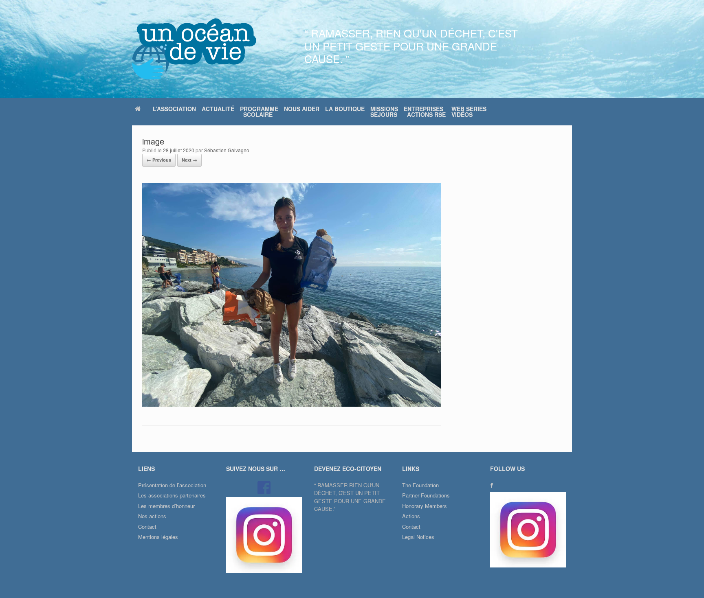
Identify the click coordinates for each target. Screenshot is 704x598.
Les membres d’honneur (166, 506)
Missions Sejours (384, 111)
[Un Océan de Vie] (194, 48)
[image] (291, 404)
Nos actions (152, 516)
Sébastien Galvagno (226, 150)
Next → (189, 160)
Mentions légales (158, 537)
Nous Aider (301, 109)
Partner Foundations (426, 495)
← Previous (159, 160)
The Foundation (420, 485)
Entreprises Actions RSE (425, 111)
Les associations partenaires (172, 495)
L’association (174, 109)
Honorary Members (424, 506)
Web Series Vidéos (468, 111)
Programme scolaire (259, 111)
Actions (411, 516)
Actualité (218, 109)
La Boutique (345, 109)
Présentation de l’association (172, 485)
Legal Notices (418, 537)
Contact (147, 526)
